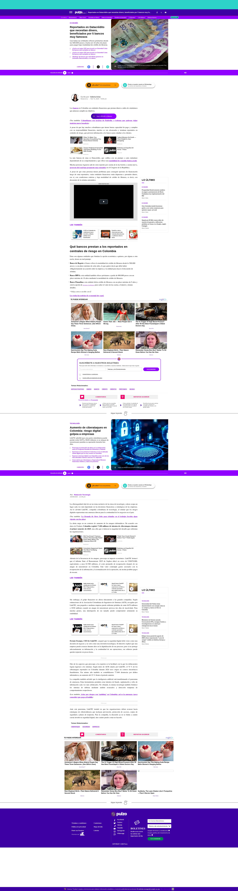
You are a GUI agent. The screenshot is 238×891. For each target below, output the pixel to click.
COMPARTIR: (80, 66)
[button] (70, 12)
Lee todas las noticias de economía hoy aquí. (87, 295)
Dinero (89, 389)
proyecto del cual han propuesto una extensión (88, 167)
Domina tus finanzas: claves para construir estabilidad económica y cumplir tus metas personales (89, 405)
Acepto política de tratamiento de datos (92, 378)
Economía (74, 23)
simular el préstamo (88, 285)
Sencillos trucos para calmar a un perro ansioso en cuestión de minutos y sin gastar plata (150, 405)
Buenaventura (72, 17)
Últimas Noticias (152, 17)
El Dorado (132, 17)
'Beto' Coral (82, 17)
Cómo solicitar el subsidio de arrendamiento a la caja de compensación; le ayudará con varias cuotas (130, 405)
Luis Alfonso (141, 17)
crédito (104, 389)
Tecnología (75, 423)
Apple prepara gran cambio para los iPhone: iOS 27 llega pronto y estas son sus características (89, 587)
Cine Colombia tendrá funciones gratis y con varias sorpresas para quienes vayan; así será (152, 208)
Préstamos (123, 389)
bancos (75, 108)
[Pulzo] (80, 12)
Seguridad (86, 727)
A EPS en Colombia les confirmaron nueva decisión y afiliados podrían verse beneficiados (89, 234)
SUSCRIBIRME (151, 369)
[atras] (131, 235)
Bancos (96, 389)
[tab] (98, 397)
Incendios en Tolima (94, 17)
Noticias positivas (77, 389)
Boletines (174, 17)
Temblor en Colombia (120, 17)
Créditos (113, 389)
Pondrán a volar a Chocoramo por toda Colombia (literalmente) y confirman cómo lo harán (118, 234)
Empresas (96, 727)
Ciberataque (75, 727)
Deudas (132, 389)
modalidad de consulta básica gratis (123, 160)
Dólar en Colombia (107, 17)
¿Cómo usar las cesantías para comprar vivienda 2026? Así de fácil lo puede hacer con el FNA (110, 405)
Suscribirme (155, 839)
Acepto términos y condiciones (90, 374)
